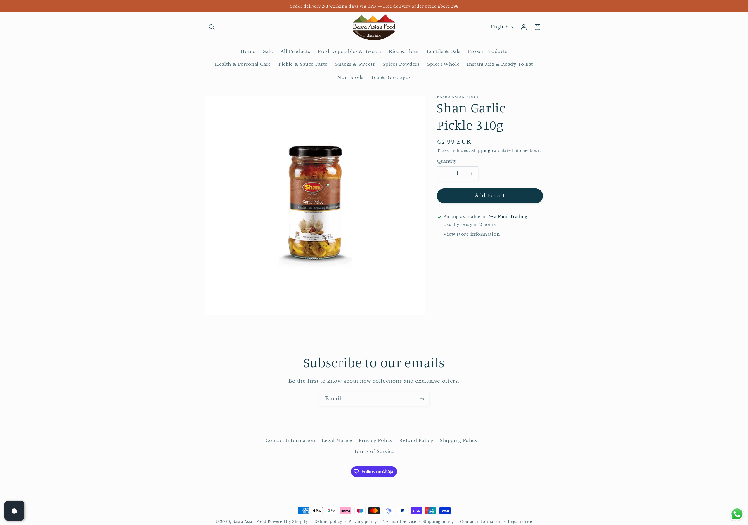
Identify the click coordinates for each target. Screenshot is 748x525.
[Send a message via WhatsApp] (737, 514)
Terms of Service (374, 451)
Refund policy (328, 522)
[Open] (14, 511)
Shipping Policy (459, 440)
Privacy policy (363, 522)
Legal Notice (336, 440)
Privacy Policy (376, 440)
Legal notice (520, 522)
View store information (471, 234)
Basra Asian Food (249, 522)
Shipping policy (438, 522)
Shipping (481, 151)
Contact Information (290, 440)
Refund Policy (416, 440)
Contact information (481, 522)
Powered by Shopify (288, 522)
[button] (212, 27)
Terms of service (399, 522)
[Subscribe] (422, 399)
